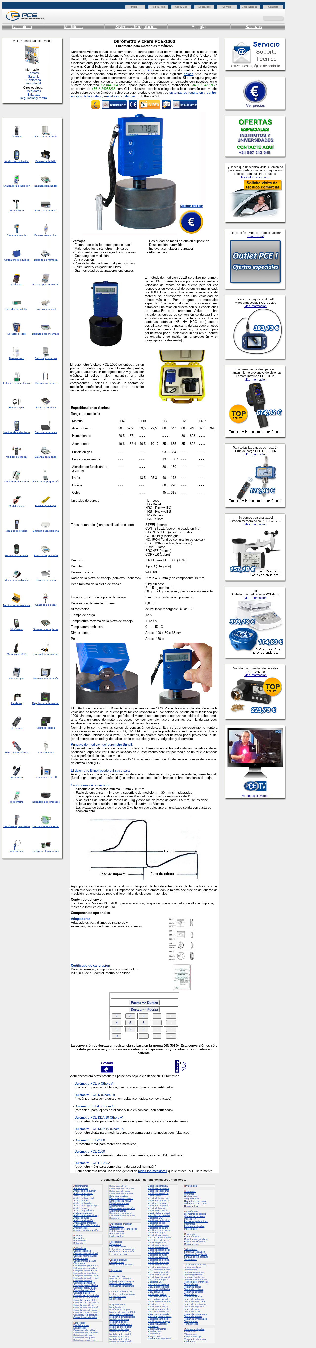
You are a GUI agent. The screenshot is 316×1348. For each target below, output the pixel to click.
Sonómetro (16, 777)
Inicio (134, 6)
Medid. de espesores (158, 1191)
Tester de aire (191, 1284)
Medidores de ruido (157, 1255)
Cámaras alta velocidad (85, 1253)
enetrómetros (191, 1211)
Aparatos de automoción (85, 1230)
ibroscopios (115, 1242)
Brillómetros (79, 1243)
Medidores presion (157, 1294)
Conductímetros (81, 1293)
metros (18, 728)
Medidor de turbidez (16, 555)
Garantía (34, 76)
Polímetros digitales (194, 1226)
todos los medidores (152, 1171)
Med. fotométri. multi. (159, 1272)
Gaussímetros (116, 1262)
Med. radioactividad (158, 1299)
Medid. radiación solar (159, 1250)
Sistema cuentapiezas (45, 629)
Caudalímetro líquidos (16, 259)
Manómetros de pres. (120, 1309)
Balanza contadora (46, 210)
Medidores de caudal (120, 1334)
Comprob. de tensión (84, 1283)
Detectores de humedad (121, 1193)
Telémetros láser (192, 1267)
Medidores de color (119, 1339)
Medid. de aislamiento (120, 1324)
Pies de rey (190, 1219)
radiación (25, 186)
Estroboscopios (117, 1233)
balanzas (129, 96)
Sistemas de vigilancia (195, 1254)
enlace (188, 74)
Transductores (46, 752)
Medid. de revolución (158, 1252)
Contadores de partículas (86, 1295)
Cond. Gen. (181, 6)
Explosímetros (116, 1236)
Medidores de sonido (158, 1260)
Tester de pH (191, 1294)
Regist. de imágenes (194, 1241)
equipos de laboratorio (86, 96)
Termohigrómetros (193, 1274)
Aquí (150, 70)
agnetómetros (117, 1304)
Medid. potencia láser (159, 1245)
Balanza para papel (46, 456)
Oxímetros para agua (195, 1201)
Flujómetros (115, 1244)
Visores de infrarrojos (195, 1339)
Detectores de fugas (83, 1335)
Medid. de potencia (157, 1242)
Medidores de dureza (158, 1188)
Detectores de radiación (121, 1188)
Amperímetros (80, 1188)
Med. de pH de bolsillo (159, 1237)
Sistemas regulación (194, 1252)
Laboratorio (22, 27)
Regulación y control (34, 98)
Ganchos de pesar (45, 604)
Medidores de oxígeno (159, 1230)
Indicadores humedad (120, 1278)
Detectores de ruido (119, 1191)
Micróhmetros (155, 1331)
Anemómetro (16, 210)
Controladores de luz (84, 1305)
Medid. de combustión (120, 1341)
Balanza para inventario (45, 333)
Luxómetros (115, 1299)
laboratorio (51, 358)
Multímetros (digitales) (159, 1338)
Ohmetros (189, 1194)
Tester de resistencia (195, 1304)
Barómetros (79, 1238)
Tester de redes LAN (194, 1301)
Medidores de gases (158, 1203)
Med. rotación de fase (159, 1311)
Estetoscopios (116, 1231)
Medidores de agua (119, 1319)
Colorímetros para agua (85, 1265)
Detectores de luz (118, 1186)
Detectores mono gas (84, 1340)
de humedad (21, 481)
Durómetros (115, 1218)
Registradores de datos (196, 1239)
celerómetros (80, 1186)
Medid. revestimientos (159, 1309)
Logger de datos (117, 1296)
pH (12, 728)
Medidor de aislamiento (16, 432)
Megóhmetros (116, 1307)
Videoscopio (17, 851)
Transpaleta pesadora (45, 654)
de (17, 186)
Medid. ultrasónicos (158, 1324)
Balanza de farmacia (46, 259)
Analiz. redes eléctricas (85, 1215)
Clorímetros (79, 1263)
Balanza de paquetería (46, 481)
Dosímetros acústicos (120, 1213)
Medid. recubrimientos (159, 1301)
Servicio (226, 6)
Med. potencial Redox (159, 1289)
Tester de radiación (194, 1299)
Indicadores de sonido (120, 1283)
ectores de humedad (120, 1291)
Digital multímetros (119, 1203)
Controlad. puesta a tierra (86, 1312)
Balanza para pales (46, 432)
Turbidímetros (191, 1324)
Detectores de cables (84, 1330)
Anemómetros (80, 1228)
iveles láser (191, 1186)
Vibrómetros (190, 1334)
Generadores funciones (121, 1265)
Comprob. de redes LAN (85, 1278)
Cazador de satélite (16, 309)
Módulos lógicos (46, 727)
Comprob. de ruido (82, 1280)
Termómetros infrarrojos (196, 1282)
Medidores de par (156, 1232)
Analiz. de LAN (81, 1200)
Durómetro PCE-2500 (90, 1151)
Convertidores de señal (46, 826)
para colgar (50, 235)
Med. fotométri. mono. (159, 1269)
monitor (128, 1224)
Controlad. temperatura (85, 1315)
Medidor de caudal (16, 456)
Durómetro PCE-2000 (90, 1140)
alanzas (78, 1235)
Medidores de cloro (119, 1336)
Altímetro (17, 136)
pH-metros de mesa (194, 1216)
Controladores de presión (86, 1307)
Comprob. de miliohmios (85, 1273)
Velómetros (190, 1332)
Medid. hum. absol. (157, 1210)
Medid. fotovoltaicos (158, 1193)
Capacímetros (80, 1258)
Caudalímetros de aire (84, 1261)
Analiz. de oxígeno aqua (85, 1205)
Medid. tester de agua (159, 1321)
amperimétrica (20, 752)
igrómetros (115, 1270)
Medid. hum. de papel (159, 1277)
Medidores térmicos (158, 1319)
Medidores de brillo (119, 1329)
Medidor (9, 481)
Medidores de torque (158, 1262)
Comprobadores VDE (84, 1290)
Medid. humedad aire (158, 1274)
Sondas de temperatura (196, 1257)
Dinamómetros (116, 1206)
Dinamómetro (16, 358)
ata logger (79, 1323)
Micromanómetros (157, 1329)
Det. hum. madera (118, 1196)
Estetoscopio (16, 407)
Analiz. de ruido (81, 1218)
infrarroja (21, 235)
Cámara (11, 235)
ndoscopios (115, 1224)
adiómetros (190, 1234)
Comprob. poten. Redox (85, 1285)
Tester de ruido (191, 1309)
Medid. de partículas (158, 1235)
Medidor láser (16, 506)
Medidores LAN (155, 1218)
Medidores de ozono (158, 1228)
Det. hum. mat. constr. (121, 1198)
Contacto (273, 6)
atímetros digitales (194, 1329)
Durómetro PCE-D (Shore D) (95, 1095)
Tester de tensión (193, 1316)
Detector (12, 333)
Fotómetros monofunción (122, 1249)
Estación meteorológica (16, 383)
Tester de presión (193, 1297)
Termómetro (16, 801)
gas (23, 333)
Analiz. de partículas (83, 1210)
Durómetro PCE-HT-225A (92, 1163)
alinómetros (191, 1249)
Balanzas (253, 27)
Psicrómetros (191, 1229)
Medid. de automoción (120, 1327)
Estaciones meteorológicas (123, 1229)
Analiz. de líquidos (82, 1203)
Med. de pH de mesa (158, 1240)
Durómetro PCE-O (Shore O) (95, 1106)
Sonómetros (190, 1259)
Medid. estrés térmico (159, 1267)
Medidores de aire (118, 1322)
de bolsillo (50, 161)
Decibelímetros (81, 1325)
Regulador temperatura (46, 851)
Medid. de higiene (157, 1208)
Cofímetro (16, 284)
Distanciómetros (117, 1211)
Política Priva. (158, 6)
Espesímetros (116, 1226)
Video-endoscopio (193, 1336)
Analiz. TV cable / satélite (86, 1225)
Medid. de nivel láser (158, 1225)
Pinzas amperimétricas (196, 1221)
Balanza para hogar (45, 186)
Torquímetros (191, 1321)
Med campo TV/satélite (121, 1314)
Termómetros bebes (194, 1277)
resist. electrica (21, 605)
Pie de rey (16, 703)
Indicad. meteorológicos (121, 1281)
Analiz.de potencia (82, 1213)
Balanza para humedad (45, 284)
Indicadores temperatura (121, 1286)
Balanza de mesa (46, 407)
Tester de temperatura (195, 1314)
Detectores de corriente (85, 1332)
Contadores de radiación (85, 1298)
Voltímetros (190, 1341)
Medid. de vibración (158, 1265)
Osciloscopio (16, 678)
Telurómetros (191, 1269)
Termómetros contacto (195, 1279)
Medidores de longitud (159, 1220)
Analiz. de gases (81, 1196)
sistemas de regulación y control (193, 92)
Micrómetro (16, 629)
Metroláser (153, 1326)
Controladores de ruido (85, 1310)
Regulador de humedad (45, 703)
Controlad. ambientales (85, 1300)
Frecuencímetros (118, 1254)
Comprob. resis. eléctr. (85, 1288)
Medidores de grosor (158, 1205)
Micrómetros (154, 1333)
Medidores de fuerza (158, 1200)
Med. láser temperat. (158, 1279)
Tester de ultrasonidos (195, 1319)
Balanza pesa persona (46, 530)
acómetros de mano (195, 1265)
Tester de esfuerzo (193, 1292)
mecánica (50, 383)
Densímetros (80, 1328)
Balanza (40, 161)
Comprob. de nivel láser (85, 1275)
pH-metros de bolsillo (195, 1214)
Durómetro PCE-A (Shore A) (94, 1083)
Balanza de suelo (46, 580)
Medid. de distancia (158, 1186)
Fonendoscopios (117, 1247)
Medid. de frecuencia (158, 1198)
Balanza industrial (46, 309)
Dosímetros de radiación (122, 1215)
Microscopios (154, 1336)
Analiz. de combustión (84, 1191)
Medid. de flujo (155, 1196)
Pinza (8, 752)
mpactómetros (117, 1276)
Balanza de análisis (46, 136)
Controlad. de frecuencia (86, 1302)
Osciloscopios (191, 1196)
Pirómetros (189, 1224)
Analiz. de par (80, 1208)
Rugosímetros (191, 1244)
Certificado (33, 80)
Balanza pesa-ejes (45, 505)
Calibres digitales (82, 1251)
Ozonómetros (191, 1206)
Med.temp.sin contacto (159, 1316)
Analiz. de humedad (83, 1198)
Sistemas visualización (46, 678)
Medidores (73, 27)
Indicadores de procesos (46, 801)
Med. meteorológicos (158, 1284)
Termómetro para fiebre (16, 826)
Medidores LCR (156, 1282)
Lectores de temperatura (122, 1294)
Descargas (204, 6)
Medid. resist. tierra (158, 1306)
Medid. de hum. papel (159, 1213)
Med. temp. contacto (158, 1314)
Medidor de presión (17, 530)
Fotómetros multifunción (121, 1251)
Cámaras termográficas (85, 1256)
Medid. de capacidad (120, 1332)
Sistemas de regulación (136, 27)
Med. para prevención (159, 1297)
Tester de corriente (193, 1289)
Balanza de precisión (46, 555)
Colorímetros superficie (85, 1268)
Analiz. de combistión (16, 161)
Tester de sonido (192, 1311)
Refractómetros (192, 1236)
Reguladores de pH (46, 777)
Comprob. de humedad (85, 1270)
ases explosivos (118, 1260)
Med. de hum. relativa (159, 1215)
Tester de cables (192, 1287)
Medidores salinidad (158, 1257)
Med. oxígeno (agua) (158, 1287)
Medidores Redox (157, 1304)
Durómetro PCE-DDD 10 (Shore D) (99, 1129)
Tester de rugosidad (194, 1306)
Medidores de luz (156, 1223)
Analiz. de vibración (83, 1220)
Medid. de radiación (158, 1247)
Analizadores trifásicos (85, 1223)
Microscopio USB (16, 654)
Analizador (9, 186)
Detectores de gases (84, 1337)
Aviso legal (33, 83)
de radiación (22, 580)
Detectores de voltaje (120, 1201)
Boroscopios (79, 1240)
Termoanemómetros (194, 1272)
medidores (111, 96)
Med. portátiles (155, 1292)
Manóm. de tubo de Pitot (122, 1312)
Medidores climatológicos (122, 1317)
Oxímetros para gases (195, 1203)
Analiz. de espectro (83, 1193)
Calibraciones (249, 6)
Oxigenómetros (192, 1198)
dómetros (190, 1191)
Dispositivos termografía (122, 1208)
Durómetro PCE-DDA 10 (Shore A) (99, 1117)
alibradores (79, 1248)
